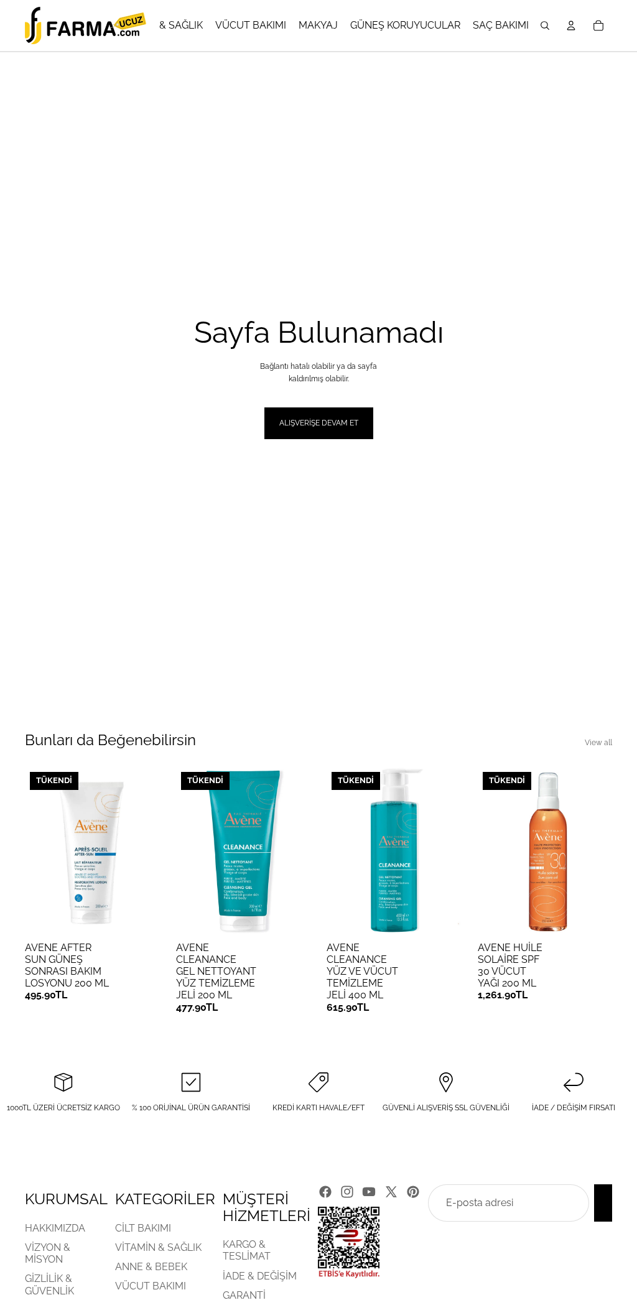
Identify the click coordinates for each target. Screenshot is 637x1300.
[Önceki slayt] (38, 851)
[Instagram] (347, 1191)
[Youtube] (368, 1191)
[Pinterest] (413, 1191)
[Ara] (545, 25)
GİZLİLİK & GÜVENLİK (49, 1284)
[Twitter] (391, 1191)
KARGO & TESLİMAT (247, 1250)
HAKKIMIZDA (55, 1227)
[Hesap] (571, 25)
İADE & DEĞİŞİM (260, 1275)
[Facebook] (325, 1191)
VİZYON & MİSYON (47, 1253)
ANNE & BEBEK (151, 1267)
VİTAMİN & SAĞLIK (158, 1247)
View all (598, 742)
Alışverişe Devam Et (318, 423)
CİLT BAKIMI (143, 1227)
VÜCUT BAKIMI (150, 1286)
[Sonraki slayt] (146, 851)
